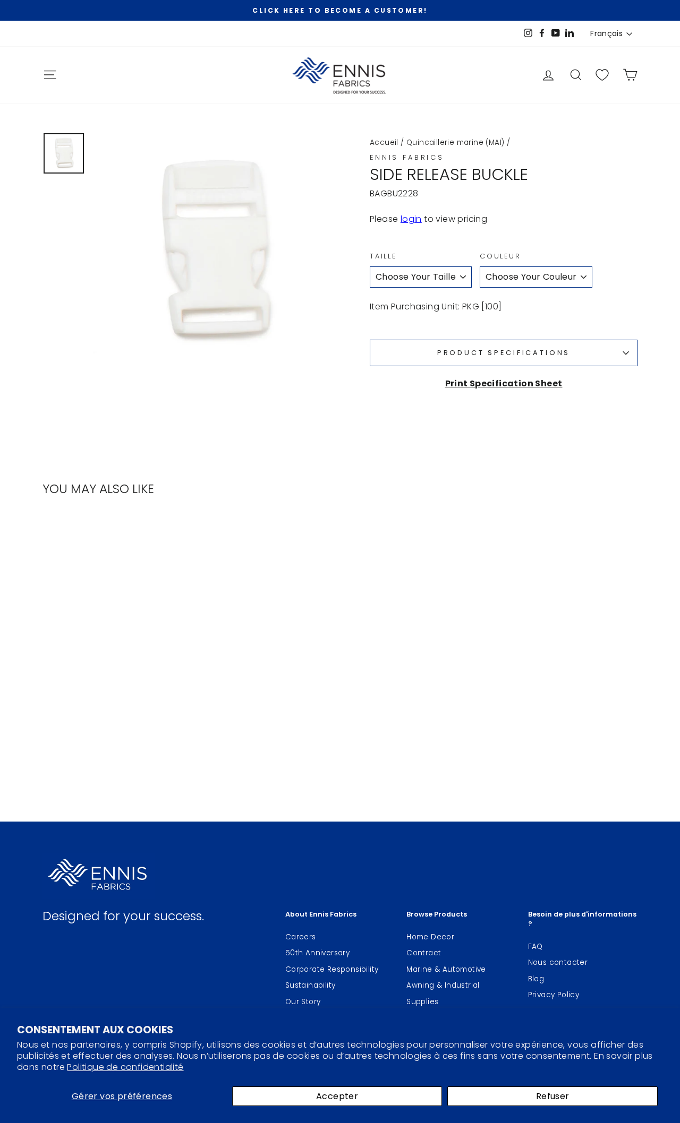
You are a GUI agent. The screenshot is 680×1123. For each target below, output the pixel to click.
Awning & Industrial (443, 985)
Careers (300, 937)
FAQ (535, 946)
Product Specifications (503, 352)
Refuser (553, 1096)
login (411, 219)
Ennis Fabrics (407, 157)
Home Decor (430, 937)
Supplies (422, 1002)
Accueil (384, 142)
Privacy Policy (554, 995)
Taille (383, 256)
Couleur (500, 256)
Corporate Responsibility (332, 969)
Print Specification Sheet (504, 383)
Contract (423, 953)
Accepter (337, 1096)
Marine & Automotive (446, 969)
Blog (536, 979)
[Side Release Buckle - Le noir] (120, 700)
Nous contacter (558, 962)
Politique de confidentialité (125, 1067)
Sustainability (310, 985)
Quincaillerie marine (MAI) (455, 142)
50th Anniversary (317, 953)
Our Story (303, 1002)
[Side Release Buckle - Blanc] (105, 700)
